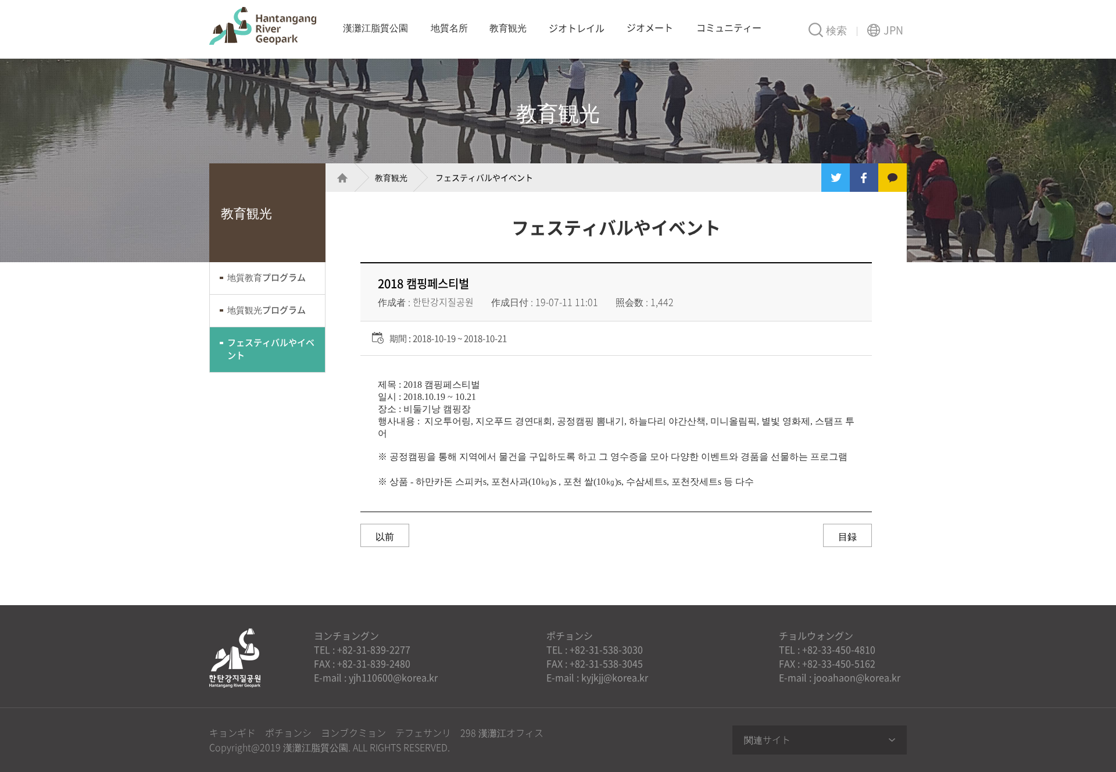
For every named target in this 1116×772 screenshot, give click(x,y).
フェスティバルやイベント (270, 349)
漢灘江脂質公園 (262, 26)
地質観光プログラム (266, 309)
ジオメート (650, 27)
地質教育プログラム (266, 277)
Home (337, 177)
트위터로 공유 (835, 177)
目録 (847, 536)
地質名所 (449, 27)
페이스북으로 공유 (864, 177)
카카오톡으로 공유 (892, 177)
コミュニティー (728, 27)
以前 (384, 536)
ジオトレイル (576, 28)
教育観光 (508, 27)
